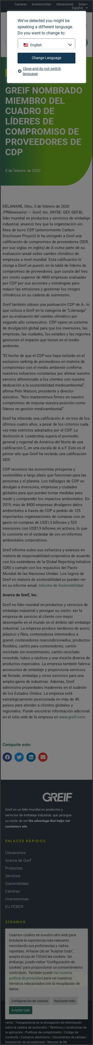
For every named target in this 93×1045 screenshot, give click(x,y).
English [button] (36, 45)
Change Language (46, 58)
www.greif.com (72, 717)
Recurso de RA (57, 1042)
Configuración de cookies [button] (29, 1001)
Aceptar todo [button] (20, 1010)
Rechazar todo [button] (64, 1001)
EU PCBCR (14, 906)
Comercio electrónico (35, 1037)
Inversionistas (41, 4)
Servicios (12, 876)
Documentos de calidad (69, 1037)
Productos (13, 868)
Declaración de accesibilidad (25, 1042)
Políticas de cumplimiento (43, 1032)
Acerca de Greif (18, 860)
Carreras (21, 4)
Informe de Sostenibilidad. (61, 585)
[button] (7, 757)
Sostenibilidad (16, 883)
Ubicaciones (64, 4)
